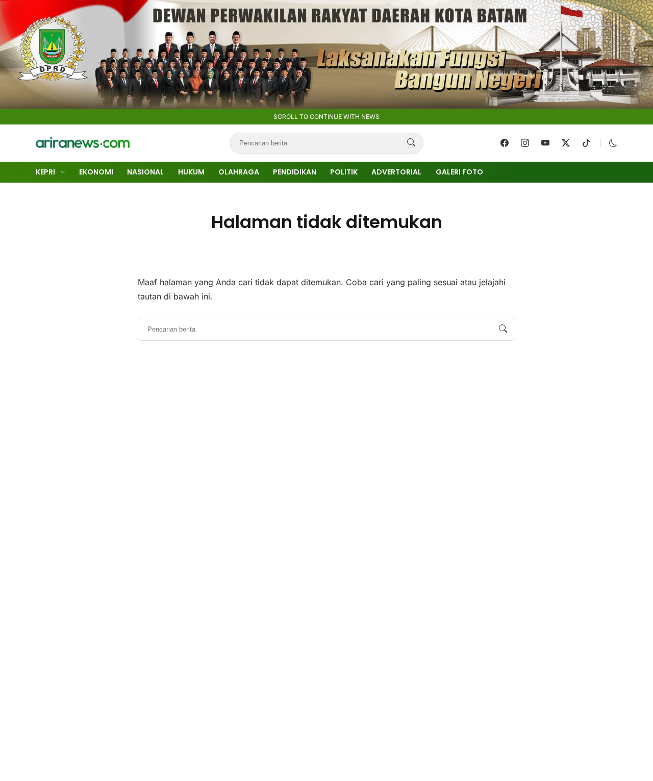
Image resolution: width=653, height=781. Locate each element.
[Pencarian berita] (411, 143)
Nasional (145, 172)
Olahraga (238, 172)
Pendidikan (294, 172)
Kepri (45, 172)
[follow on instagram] (525, 143)
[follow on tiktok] (586, 143)
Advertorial (396, 172)
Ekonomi (96, 172)
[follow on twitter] (566, 143)
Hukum (191, 172)
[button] (613, 143)
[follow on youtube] (545, 143)
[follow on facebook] (504, 143)
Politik (344, 172)
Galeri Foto (459, 172)
